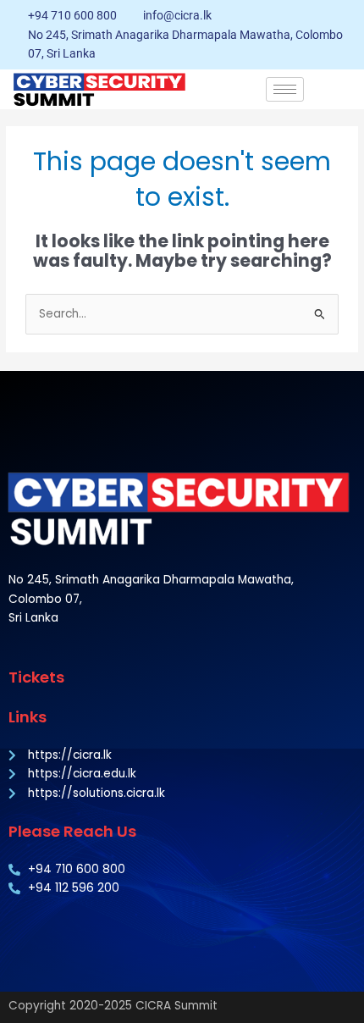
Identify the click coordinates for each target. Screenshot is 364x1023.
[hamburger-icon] (285, 89)
